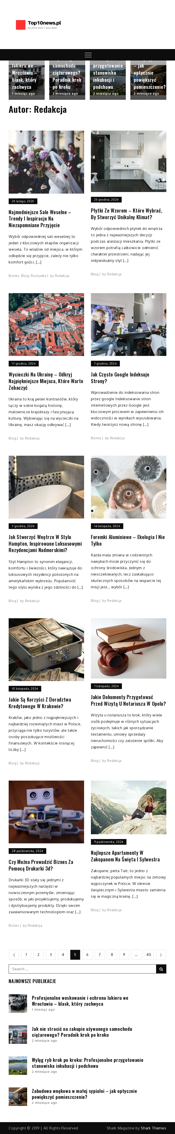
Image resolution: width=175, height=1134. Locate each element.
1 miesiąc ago (23, 93)
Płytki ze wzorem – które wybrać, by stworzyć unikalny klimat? (126, 213)
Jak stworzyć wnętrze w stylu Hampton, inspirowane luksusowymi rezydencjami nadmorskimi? (45, 543)
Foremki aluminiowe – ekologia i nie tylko (128, 540)
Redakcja (62, 276)
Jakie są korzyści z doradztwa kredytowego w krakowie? (40, 702)
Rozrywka (38, 276)
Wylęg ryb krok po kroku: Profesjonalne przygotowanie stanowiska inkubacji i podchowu (108, 62)
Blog (25, 276)
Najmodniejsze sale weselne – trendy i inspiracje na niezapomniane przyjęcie (40, 218)
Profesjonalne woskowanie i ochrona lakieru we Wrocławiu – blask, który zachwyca (26, 65)
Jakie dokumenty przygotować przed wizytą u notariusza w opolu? (128, 700)
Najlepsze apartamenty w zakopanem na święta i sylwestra (125, 855)
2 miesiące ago (65, 93)
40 (148, 954)
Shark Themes (153, 1128)
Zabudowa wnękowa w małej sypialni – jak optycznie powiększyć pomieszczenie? (84, 1093)
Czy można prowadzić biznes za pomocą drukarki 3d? (41, 864)
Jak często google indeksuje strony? (120, 377)
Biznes (14, 276)
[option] (27, 80)
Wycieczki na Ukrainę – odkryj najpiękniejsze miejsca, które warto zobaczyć (46, 381)
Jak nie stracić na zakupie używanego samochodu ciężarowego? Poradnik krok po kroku (67, 62)
